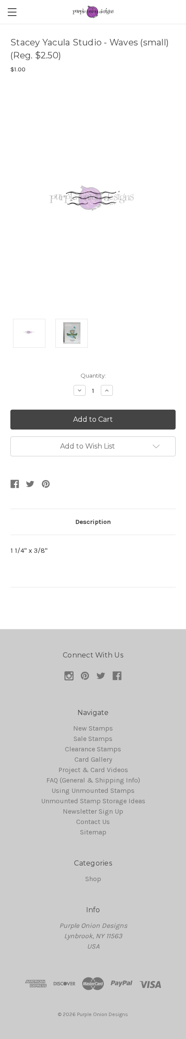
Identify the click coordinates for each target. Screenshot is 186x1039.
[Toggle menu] (12, 12)
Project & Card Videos (93, 770)
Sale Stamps (93, 738)
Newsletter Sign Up (93, 811)
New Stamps (93, 728)
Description (93, 522)
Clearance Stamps (93, 749)
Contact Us (93, 822)
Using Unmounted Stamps (93, 790)
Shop (93, 879)
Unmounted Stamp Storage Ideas (93, 801)
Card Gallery (93, 759)
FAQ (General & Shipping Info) (93, 780)
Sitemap (93, 832)
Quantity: (93, 375)
